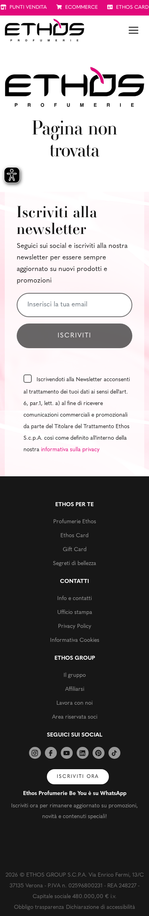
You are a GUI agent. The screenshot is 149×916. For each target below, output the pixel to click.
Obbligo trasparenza (39, 907)
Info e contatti (74, 599)
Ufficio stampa (74, 613)
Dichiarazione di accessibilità (100, 907)
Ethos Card (74, 536)
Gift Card (75, 550)
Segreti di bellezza (74, 564)
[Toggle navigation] (133, 30)
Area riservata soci (74, 717)
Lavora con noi (74, 703)
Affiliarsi (74, 689)
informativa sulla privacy (70, 450)
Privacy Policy (74, 627)
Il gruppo (75, 675)
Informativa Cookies (74, 640)
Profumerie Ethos (74, 522)
